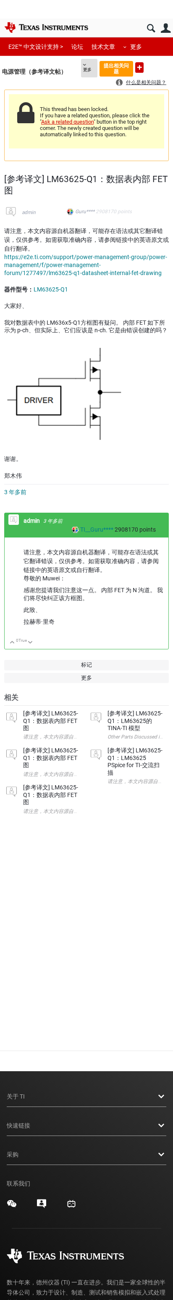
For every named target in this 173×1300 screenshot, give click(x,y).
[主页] (46, 27)
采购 (12, 1154)
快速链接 (18, 1125)
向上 (12, 642)
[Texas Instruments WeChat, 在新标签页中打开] (12, 1206)
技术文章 (103, 46)
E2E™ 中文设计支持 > (35, 46)
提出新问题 (139, 67)
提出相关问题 (116, 68)
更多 (136, 46)
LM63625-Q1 (51, 289)
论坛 (77, 46)
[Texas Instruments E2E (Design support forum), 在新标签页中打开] (42, 1206)
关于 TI (16, 1096)
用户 (165, 28)
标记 (86, 665)
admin (29, 212)
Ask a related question (67, 122)
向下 (30, 642)
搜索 (151, 28)
